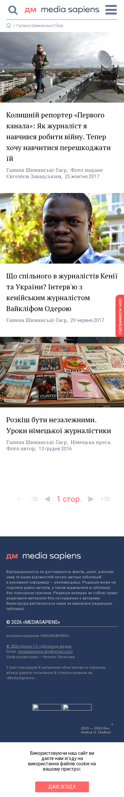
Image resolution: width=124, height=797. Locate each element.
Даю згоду (62, 786)
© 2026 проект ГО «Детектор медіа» (39, 646)
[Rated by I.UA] (47, 709)
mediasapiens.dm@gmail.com (45, 652)
